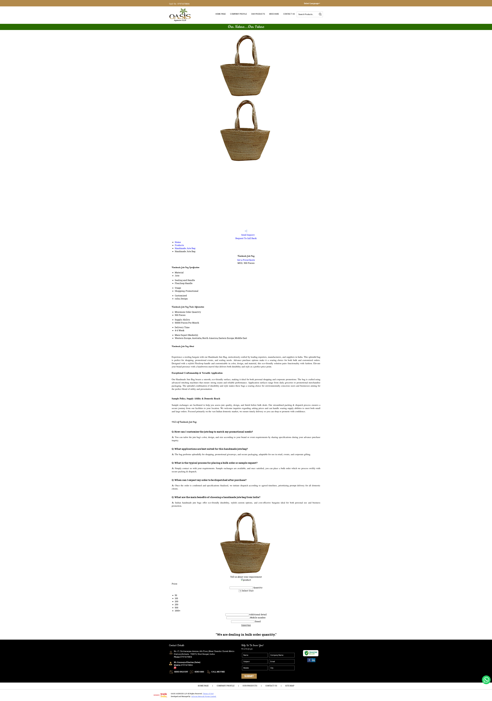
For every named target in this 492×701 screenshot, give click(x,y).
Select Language (311, 3)
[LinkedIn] (313, 661)
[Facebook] (309, 661)
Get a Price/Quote (246, 260)
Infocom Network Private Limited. (203, 696)
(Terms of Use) (208, 694)
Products (179, 245)
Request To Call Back (246, 238)
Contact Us (289, 14)
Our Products (258, 14)
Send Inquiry (248, 234)
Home (178, 242)
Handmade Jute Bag (185, 248)
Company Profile (238, 14)
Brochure (274, 14)
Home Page (221, 14)
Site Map (289, 685)
